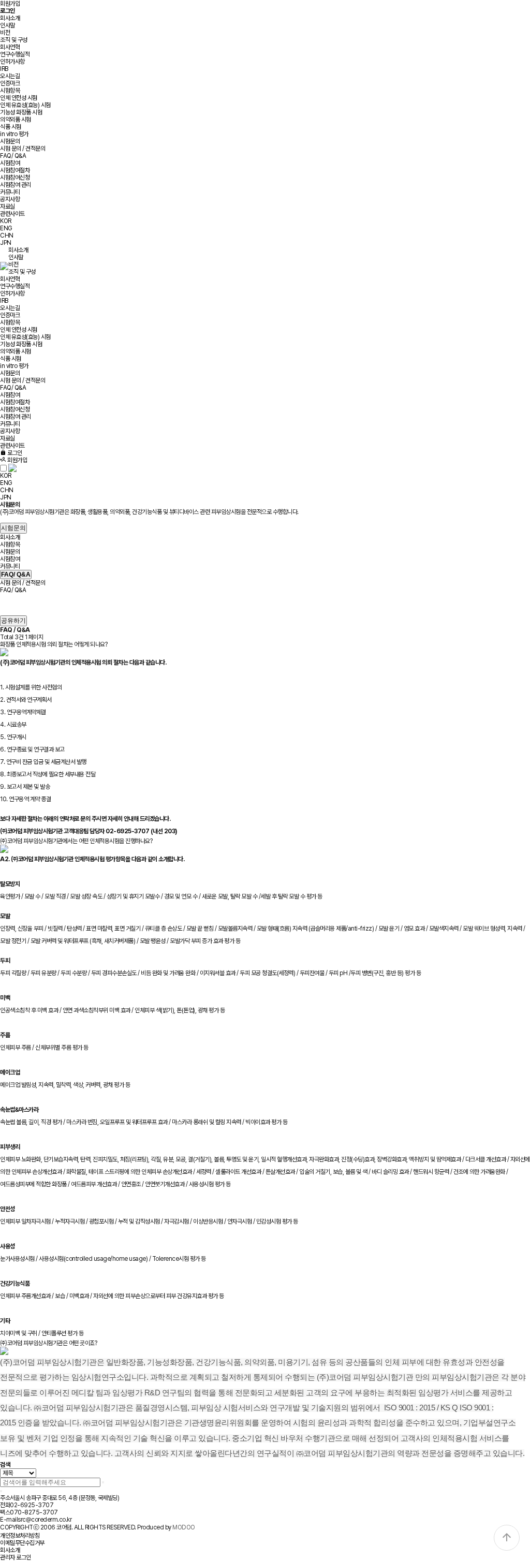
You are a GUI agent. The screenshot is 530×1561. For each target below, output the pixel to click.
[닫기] (1, 1491)
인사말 (7, 25)
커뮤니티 (10, 192)
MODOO (183, 1527)
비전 (5, 32)
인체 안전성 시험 (18, 97)
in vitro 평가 (14, 134)
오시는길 (10, 76)
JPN (5, 242)
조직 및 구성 (13, 39)
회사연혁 (10, 47)
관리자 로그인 (15, 1557)
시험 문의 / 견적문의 (22, 148)
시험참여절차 (15, 170)
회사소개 (10, 18)
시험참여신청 (15, 177)
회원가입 (10, 3)
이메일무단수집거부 (22, 1543)
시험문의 (10, 141)
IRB (4, 68)
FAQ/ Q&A (13, 155)
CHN (6, 235)
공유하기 (13, 620)
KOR (5, 221)
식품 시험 (10, 126)
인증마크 (10, 83)
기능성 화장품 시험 (21, 112)
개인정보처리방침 (19, 1535)
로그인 (14, 452)
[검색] (103, 1482)
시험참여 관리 (15, 184)
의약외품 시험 (15, 119)
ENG (6, 228)
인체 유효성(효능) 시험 (25, 105)
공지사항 (10, 199)
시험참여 (10, 163)
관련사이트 (12, 213)
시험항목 (10, 90)
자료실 (7, 206)
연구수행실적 (15, 54)
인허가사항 (12, 61)
